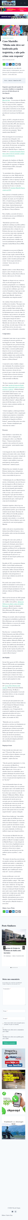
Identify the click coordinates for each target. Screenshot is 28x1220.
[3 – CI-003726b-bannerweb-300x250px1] (13, 1079)
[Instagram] (15, 1211)
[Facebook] (12, 1211)
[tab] (10, 967)
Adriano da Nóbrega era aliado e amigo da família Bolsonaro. (13, 604)
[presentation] (14, 937)
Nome (5, 1011)
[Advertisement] (14, 1155)
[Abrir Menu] (21, 3)
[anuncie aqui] (14, 18)
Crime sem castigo (7, 38)
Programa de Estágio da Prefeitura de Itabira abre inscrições (12, 950)
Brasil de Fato (6, 100)
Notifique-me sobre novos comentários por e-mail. (13, 1030)
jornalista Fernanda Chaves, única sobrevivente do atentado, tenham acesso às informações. (13, 154)
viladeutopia (8, 956)
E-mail (5, 1018)
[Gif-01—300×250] (13, 1058)
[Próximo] (23, 948)
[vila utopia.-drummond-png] (13, 1127)
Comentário (7, 989)
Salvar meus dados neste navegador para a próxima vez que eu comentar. (14, 1023)
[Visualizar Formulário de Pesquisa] (24, 3)
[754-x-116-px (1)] (14, 11)
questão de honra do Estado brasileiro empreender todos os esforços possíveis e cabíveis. (13, 387)
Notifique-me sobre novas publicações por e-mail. (13, 1037)
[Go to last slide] (4, 948)
